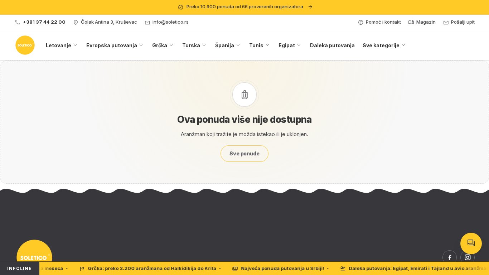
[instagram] (467, 257)
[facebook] (449, 257)
